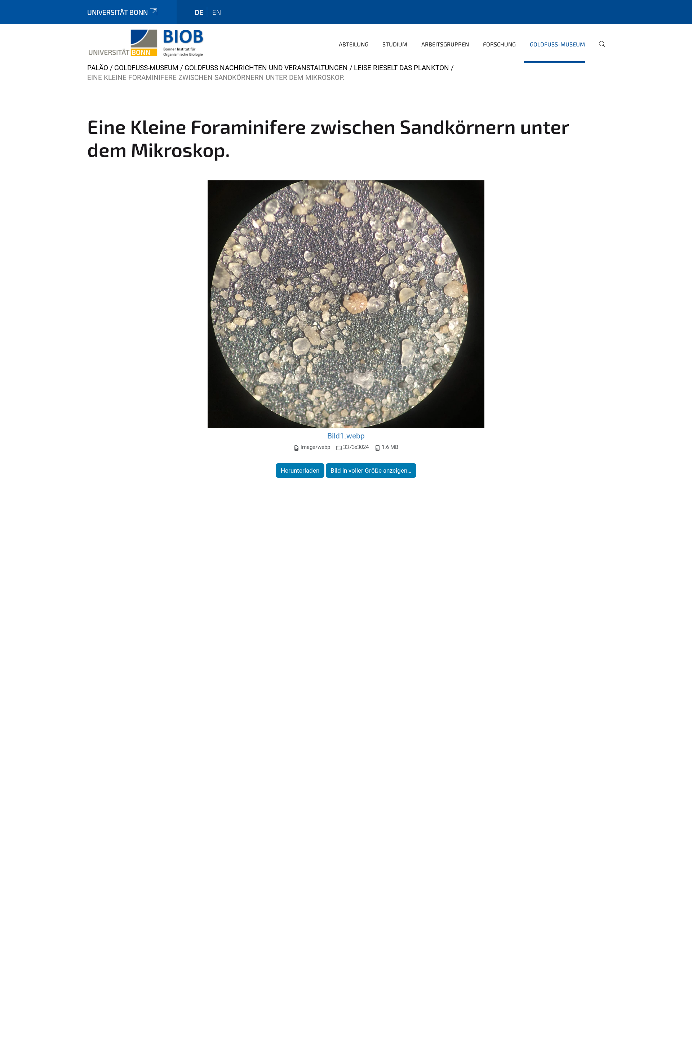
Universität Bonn (117, 12)
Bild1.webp (346, 435)
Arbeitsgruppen (445, 44)
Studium (394, 44)
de (199, 12)
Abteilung (353, 44)
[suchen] (599, 49)
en (216, 12)
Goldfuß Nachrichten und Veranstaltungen (266, 68)
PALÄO (97, 68)
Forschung (499, 44)
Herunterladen (300, 470)
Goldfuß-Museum (557, 44)
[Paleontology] (145, 43)
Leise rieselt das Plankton (401, 68)
